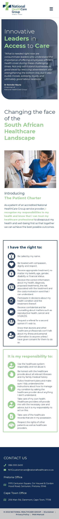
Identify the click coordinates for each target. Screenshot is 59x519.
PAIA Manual (38, 514)
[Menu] (51, 8)
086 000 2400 (15, 465)
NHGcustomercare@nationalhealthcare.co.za (30, 470)
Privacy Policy (23, 514)
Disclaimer (49, 512)
